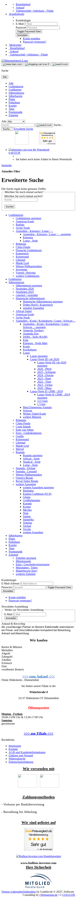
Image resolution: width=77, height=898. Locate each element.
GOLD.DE (68, 894)
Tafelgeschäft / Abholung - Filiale (35, 10)
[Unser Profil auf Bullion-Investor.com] (38, 856)
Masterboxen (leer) (26, 570)
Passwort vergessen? (34, 41)
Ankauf (20, 7)
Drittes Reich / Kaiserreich (38, 304)
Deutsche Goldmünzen (29, 250)
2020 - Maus (44, 388)
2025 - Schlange (46, 372)
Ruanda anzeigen (32, 455)
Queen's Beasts (24, 477)
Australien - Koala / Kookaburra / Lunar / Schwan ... (45, 320)
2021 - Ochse (44, 384)
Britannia (21, 243)
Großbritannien (31, 500)
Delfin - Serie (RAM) (35, 336)
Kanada (27, 503)
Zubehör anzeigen (26, 557)
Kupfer (13, 105)
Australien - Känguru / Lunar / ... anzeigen (47, 234)
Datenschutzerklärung (21, 761)
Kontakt (13, 749)
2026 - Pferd (44, 368)
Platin (12, 99)
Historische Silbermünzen (30, 298)
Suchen (10, 206)
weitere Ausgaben (26, 484)
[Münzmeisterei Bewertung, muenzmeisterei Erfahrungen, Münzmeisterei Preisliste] (38, 849)
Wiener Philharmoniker (29, 266)
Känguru (28, 237)
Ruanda (20, 452)
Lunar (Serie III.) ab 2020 (44, 359)
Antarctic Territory (33, 330)
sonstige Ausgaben (33, 307)
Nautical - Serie (31, 461)
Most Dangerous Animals (37, 407)
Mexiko (27, 509)
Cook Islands (23, 426)
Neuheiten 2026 (25, 288)
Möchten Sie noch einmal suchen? (23, 196)
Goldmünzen (16, 86)
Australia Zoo (30, 333)
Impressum (15, 745)
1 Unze (41, 404)
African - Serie (31, 458)
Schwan (27, 410)
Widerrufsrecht (17, 758)
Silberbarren (15, 96)
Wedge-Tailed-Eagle (34, 413)
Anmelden (8, 591)
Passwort (21, 27)
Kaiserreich (22, 253)
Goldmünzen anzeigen (28, 218)
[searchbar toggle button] (60, 64)
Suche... (58, 124)
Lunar (26, 352)
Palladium (14, 102)
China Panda (23, 247)
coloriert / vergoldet (27, 295)
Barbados (28, 490)
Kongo (27, 506)
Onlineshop (29, 891)
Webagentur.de (48, 894)
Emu (25, 340)
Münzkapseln (23, 561)
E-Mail (20, 23)
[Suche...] (44, 125)
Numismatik (15, 112)
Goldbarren (15, 89)
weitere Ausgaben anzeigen (38, 487)
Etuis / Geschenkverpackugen (32, 564)
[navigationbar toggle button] (12, 64)
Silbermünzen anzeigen (29, 285)
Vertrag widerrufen (12, 891)
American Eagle (25, 221)
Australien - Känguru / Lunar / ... (34, 231)
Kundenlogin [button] (16, 13)
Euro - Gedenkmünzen (29, 432)
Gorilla (20, 436)
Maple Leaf (22, 263)
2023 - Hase (44, 378)
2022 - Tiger (44, 381)
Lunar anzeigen (39, 356)
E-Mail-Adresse (10, 583)
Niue (25, 513)
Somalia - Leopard (26, 471)
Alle (11, 83)
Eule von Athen (24, 429)
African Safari (24, 311)
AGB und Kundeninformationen (27, 752)
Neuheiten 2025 (25, 291)
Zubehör (13, 115)
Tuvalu (27, 529)
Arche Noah (23, 227)
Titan (11, 108)
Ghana (26, 497)
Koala (26, 346)
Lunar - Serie (30, 240)
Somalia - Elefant (25, 468)
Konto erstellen (31, 38)
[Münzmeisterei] (14, 60)
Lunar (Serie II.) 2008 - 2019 (46, 391)
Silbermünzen (16, 92)
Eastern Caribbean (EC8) (37, 493)
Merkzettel (15, 44)
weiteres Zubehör (25, 574)
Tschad (27, 525)
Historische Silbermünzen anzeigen (43, 301)
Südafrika (28, 519)
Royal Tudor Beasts (27, 481)
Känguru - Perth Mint (35, 343)
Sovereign (21, 269)
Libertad (20, 259)
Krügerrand (22, 256)
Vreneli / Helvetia (26, 272)
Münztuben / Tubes (27, 567)
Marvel (20, 449)
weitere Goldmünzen (27, 275)
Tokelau (27, 522)
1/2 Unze (42, 400)
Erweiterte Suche (23, 128)
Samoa (27, 516)
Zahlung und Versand (21, 755)
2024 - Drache (45, 375)
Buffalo (20, 224)
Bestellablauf (23, 4)
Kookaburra (30, 349)
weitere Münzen (32, 416)
